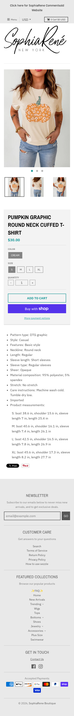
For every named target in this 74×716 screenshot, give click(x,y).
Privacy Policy (37, 559)
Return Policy (37, 555)
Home (37, 595)
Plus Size (37, 635)
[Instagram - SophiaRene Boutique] (40, 666)
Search (37, 546)
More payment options (37, 318)
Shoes (37, 621)
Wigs (37, 608)
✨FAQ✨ (37, 591)
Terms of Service (37, 550)
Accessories (35, 631)
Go (66, 516)
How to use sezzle (37, 564)
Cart (58, 19)
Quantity (13, 277)
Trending (35, 604)
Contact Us (37, 659)
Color (11, 249)
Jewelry (36, 626)
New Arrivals (37, 599)
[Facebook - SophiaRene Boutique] (33, 666)
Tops (37, 613)
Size (10, 263)
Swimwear (37, 639)
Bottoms (35, 617)
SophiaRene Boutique (42, 703)
